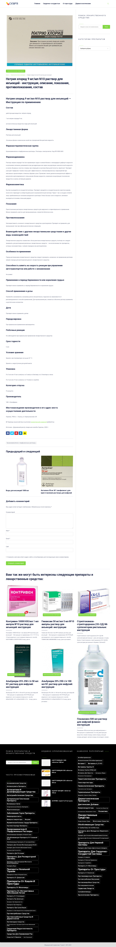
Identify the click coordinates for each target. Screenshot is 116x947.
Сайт (7, 546)
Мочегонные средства (101, 821)
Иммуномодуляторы (86, 808)
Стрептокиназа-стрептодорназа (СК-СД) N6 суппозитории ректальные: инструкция (92, 625)
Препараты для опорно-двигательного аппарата (92, 848)
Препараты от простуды (91, 869)
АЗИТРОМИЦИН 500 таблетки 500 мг (62, 771)
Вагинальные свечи (13, 804)
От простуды (68, 3)
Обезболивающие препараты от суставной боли (21, 842)
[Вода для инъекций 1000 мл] (22, 487)
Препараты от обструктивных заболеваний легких (20, 892)
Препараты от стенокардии (16, 896)
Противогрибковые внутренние (88, 879)
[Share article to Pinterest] (16, 433)
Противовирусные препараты (90, 876)
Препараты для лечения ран (14, 850)
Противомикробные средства (88, 882)
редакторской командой (39, 422)
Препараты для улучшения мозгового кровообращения (19, 862)
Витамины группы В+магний (87, 770)
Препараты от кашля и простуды (21, 882)
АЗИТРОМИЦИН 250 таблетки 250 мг (62, 781)
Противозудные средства (15, 922)
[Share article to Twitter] (12, 433)
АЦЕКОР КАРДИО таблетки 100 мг (61, 792)
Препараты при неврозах (14, 904)
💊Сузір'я (12, 3)
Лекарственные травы (84, 821)
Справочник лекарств (86, 888)
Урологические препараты (88, 895)
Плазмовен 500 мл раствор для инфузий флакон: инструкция (92, 722)
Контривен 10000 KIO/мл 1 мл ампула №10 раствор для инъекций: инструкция (22, 624)
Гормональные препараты (89, 792)
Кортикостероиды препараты (17, 826)
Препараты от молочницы (17, 887)
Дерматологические (83, 3)
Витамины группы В (86, 767)
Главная (37, 3)
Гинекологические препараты (91, 786)
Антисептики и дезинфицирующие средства (21, 791)
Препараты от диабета (84, 863)
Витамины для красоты (85, 773)
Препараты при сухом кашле (16, 907)
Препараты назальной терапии (18, 870)
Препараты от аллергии (84, 857)
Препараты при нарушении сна (14, 901)
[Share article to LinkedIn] (20, 433)
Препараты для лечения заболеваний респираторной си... (93, 839)
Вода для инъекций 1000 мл (17, 490)
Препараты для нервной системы (90, 843)
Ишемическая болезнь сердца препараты (22, 823)
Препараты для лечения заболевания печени (19, 847)
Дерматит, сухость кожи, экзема (87, 795)
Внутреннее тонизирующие (85, 775)
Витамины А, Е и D (95, 763)
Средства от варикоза (14, 937)
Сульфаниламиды (84, 892)
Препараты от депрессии (15, 877)
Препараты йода (11, 866)
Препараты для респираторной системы (21, 858)
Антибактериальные (84, 757)
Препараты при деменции (15, 899)
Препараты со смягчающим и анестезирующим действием (21, 910)
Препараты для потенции (15, 853)
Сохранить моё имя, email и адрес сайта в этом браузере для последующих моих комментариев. (38, 557)
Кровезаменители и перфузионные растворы (21, 443)
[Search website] (108, 3)
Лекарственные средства (87, 816)
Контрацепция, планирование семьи (87, 811)
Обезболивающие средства (91, 824)
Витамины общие (100, 773)
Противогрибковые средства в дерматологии (20, 918)
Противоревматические (86, 885)
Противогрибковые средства (18, 913)
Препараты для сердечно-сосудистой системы (93, 852)
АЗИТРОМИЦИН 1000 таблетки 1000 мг (59, 761)
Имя (8, 531)
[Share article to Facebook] (8, 433)
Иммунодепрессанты (14, 816)
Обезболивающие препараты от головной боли (22, 838)
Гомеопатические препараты (85, 789)
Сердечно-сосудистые (51, 3)
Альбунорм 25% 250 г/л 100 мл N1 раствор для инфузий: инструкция (57, 684)
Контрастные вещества (102, 808)
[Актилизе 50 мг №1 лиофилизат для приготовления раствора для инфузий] (57, 487)
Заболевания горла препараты (21, 813)
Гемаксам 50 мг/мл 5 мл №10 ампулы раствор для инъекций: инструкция (58, 624)
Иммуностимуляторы (14, 819)
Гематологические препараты (15, 71)
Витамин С (82, 763)
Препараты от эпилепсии (86, 873)
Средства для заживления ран (20, 934)
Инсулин (27, 819)
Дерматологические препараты (88, 799)
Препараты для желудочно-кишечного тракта (93, 831)
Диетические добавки (88, 804)
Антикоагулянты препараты (16, 786)
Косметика (103, 811)
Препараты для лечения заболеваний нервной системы (93, 835)
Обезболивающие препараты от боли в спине (19, 834)
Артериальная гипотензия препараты (18, 800)
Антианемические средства (16, 783)
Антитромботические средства (20, 795)
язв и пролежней (28, 937)
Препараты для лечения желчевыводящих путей (21, 845)
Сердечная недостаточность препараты (20, 930)
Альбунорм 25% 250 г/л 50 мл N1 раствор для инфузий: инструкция (22, 684)
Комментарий (10, 512)
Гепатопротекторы (85, 783)
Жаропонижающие (13, 809)
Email (8, 538)
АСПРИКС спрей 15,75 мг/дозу (62, 801)
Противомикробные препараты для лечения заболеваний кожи (21, 925)
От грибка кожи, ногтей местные (88, 828)
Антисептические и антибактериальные (90, 760)
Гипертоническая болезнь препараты (17, 806)
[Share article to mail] (25, 433)
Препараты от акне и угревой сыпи (17, 874)
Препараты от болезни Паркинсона (87, 860)
